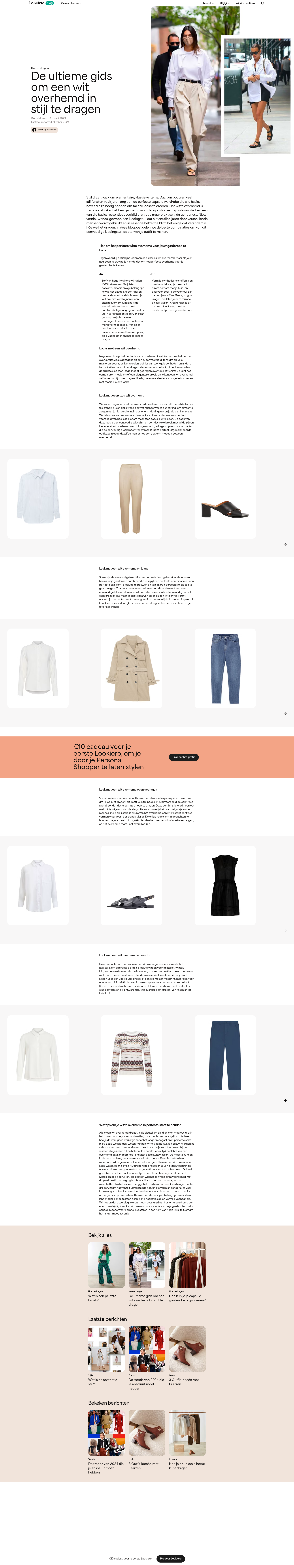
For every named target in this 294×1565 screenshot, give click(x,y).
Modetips (208, 3)
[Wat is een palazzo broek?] (106, 1265)
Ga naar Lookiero (71, 3)
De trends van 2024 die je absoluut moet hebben (146, 1384)
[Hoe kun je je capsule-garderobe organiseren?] (187, 1265)
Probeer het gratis (184, 757)
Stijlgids (225, 3)
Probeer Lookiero (170, 1558)
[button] (286, 1559)
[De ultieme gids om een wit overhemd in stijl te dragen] (147, 1265)
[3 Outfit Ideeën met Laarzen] (187, 1349)
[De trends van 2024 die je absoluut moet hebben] (147, 1349)
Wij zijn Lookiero (245, 3)
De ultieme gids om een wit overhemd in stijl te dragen (146, 1300)
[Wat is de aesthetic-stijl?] (106, 1349)
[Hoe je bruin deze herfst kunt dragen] (187, 1433)
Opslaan (286, 11)
